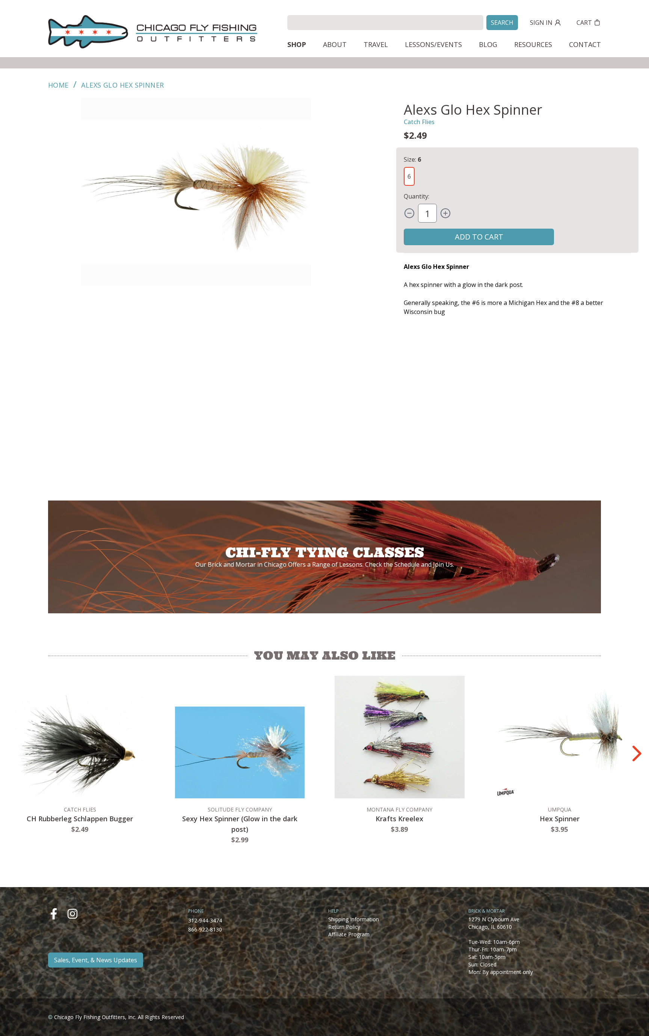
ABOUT (335, 44)
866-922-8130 (205, 929)
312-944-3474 (205, 920)
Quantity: (416, 196)
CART (584, 22)
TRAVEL (376, 44)
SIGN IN (541, 22)
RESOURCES (533, 44)
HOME (58, 84)
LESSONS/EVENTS (433, 44)
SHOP (296, 44)
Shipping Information (353, 919)
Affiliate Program (349, 934)
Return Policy (344, 926)
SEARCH (502, 22)
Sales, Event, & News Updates (95, 960)
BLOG (488, 44)
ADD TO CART (479, 237)
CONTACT (585, 44)
